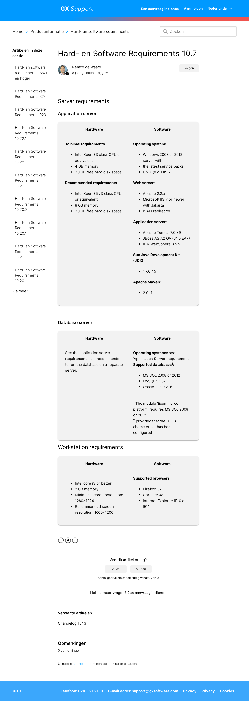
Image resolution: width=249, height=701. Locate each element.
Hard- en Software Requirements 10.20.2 (30, 204)
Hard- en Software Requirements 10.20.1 (30, 228)
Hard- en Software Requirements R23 (30, 112)
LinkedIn (75, 540)
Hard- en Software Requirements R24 (30, 94)
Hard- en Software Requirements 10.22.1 (30, 133)
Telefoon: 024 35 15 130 (82, 691)
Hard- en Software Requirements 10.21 (30, 251)
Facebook (61, 540)
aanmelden (81, 663)
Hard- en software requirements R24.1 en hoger (31, 73)
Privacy (189, 691)
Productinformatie (47, 31)
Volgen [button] (189, 68)
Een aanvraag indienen (160, 9)
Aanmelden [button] (193, 8)
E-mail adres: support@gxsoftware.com (143, 691)
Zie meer (20, 291)
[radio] (116, 569)
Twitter (68, 540)
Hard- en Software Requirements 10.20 (30, 275)
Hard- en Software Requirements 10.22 (30, 156)
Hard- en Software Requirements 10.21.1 (30, 180)
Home (17, 31)
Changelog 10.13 (72, 623)
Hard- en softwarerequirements (100, 31)
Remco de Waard (86, 67)
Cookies (227, 691)
